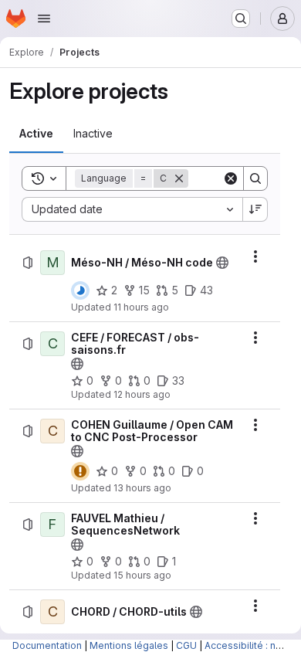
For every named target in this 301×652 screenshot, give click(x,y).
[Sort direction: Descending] (255, 209)
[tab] (36, 133)
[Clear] (231, 178)
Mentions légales (129, 645)
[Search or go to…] (241, 18)
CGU (186, 645)
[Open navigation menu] (44, 18)
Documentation (47, 645)
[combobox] (132, 209)
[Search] (255, 178)
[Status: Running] (80, 290)
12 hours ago (142, 394)
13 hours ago (142, 488)
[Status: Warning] (80, 471)
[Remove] (179, 178)
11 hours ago (141, 307)
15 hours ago (142, 575)
